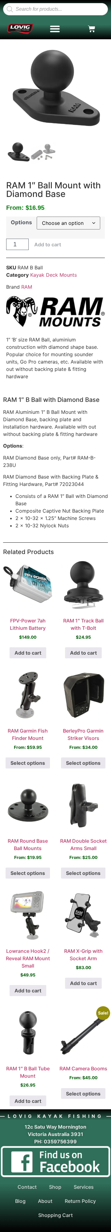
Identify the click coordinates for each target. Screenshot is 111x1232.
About (45, 1201)
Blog (20, 1201)
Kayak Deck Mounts (53, 275)
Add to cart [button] (27, 653)
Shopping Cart (55, 1215)
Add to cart (47, 244)
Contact (27, 1187)
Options (21, 222)
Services (84, 1187)
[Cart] (91, 28)
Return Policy (80, 1201)
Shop (55, 1187)
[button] (55, 29)
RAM (26, 287)
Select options (27, 763)
